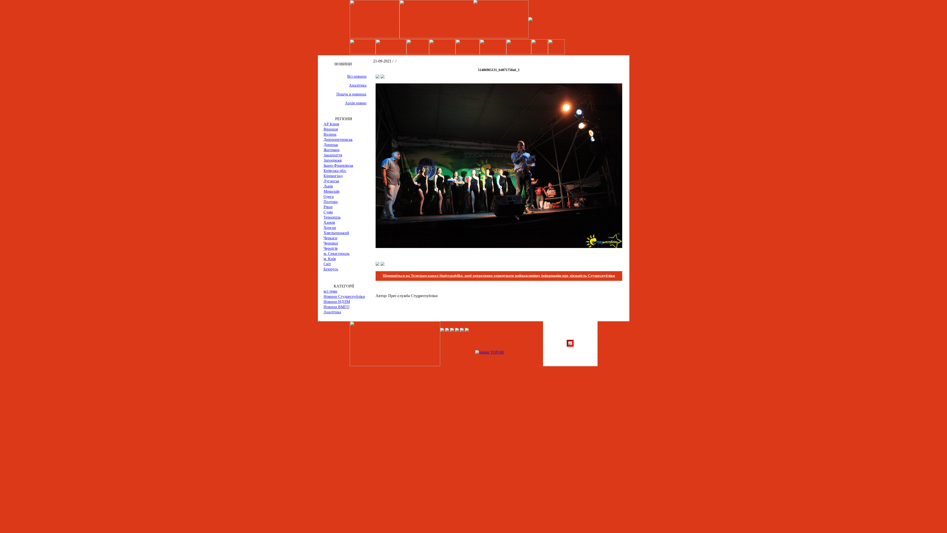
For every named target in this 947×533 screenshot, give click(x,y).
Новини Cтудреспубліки (344, 296)
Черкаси (330, 238)
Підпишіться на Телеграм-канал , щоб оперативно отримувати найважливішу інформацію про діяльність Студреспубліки (499, 276)
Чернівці (331, 243)
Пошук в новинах (351, 94)
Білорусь (331, 269)
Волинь (330, 134)
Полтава (331, 202)
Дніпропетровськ (338, 139)
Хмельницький (336, 233)
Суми (328, 212)
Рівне (328, 207)
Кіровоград (333, 176)
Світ (327, 264)
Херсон (330, 228)
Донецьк (331, 145)
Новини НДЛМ (337, 302)
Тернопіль (332, 217)
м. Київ (330, 259)
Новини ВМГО (336, 307)
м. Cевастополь (336, 253)
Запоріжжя (333, 160)
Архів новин (355, 103)
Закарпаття (333, 155)
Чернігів (331, 248)
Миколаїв (332, 191)
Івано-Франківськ (338, 165)
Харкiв (329, 222)
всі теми (330, 291)
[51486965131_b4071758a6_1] (499, 247)
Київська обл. (335, 171)
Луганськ (331, 181)
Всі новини (356, 76)
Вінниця (331, 129)
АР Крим (331, 124)
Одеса (329, 196)
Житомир (332, 150)
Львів (328, 186)
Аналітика (357, 85)
